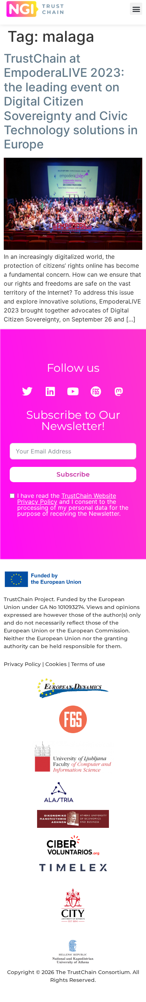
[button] (136, 9)
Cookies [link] (56, 664)
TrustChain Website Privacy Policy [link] (66, 498)
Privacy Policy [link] (22, 664)
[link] (35, 9)
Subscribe (73, 474)
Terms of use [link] (88, 664)
